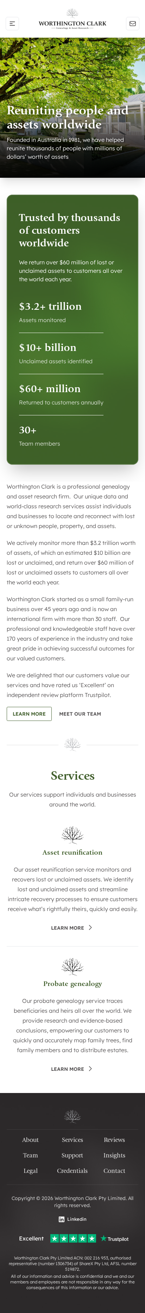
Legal (31, 1171)
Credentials (72, 1171)
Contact (114, 1171)
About (30, 1140)
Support (72, 1155)
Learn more (29, 714)
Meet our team (80, 714)
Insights (114, 1155)
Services (72, 1140)
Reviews (114, 1140)
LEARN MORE (67, 928)
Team (30, 1155)
